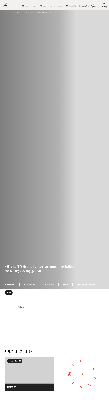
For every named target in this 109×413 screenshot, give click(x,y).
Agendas (12, 13)
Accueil (7, 13)
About (9, 292)
